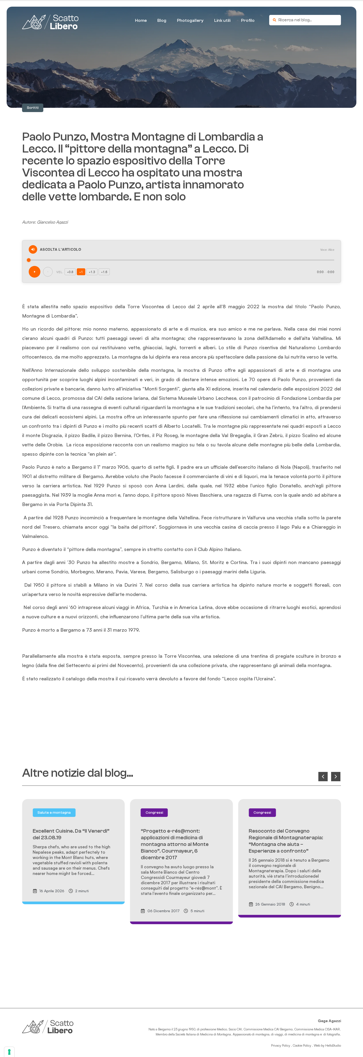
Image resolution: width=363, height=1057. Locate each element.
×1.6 (104, 271)
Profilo (248, 20)
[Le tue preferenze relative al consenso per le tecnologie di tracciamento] (9, 1052)
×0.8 (70, 271)
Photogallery (190, 20)
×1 (81, 271)
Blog (161, 20)
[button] (32, 108)
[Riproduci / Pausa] (34, 272)
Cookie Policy (302, 1045)
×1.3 (92, 271)
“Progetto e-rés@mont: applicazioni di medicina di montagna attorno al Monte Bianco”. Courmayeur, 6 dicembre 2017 (175, 844)
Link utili (222, 20)
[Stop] (48, 272)
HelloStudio (333, 1045)
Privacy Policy (280, 1045)
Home (141, 20)
